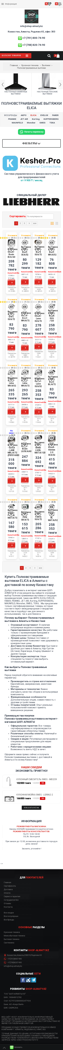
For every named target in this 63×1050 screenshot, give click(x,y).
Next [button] (60, 84)
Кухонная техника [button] (12, 932)
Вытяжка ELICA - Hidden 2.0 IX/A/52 (53, 449)
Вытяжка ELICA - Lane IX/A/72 (39, 317)
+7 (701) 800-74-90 (33, 37)
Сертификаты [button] (10, 886)
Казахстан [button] (11, 955)
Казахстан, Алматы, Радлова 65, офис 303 (31, 31)
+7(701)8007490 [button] (14, 959)
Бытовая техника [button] (11, 939)
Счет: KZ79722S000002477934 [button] (17, 1001)
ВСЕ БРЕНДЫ (10, 115)
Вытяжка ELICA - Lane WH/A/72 (26, 382)
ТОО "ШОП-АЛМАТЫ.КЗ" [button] (15, 994)
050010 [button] (27, 955)
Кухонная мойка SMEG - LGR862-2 (35, 795)
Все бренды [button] (9, 920)
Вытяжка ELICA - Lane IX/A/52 (39, 382)
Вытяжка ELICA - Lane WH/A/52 (12, 382)
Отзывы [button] (7, 903)
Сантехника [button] (9, 943)
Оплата (5, 1)
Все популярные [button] (11, 916)
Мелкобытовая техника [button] (14, 936)
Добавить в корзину (11, 282)
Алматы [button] (20, 955)
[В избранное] (11, 249)
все (34, 223)
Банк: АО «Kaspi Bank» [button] (14, 1004)
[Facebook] (22, 980)
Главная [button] (7, 882)
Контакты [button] (8, 907)
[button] (16, 1047)
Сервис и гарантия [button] (12, 896)
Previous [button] (2, 84)
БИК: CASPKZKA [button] (11, 1008)
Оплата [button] (7, 893)
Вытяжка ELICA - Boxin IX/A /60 (12, 253)
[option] (15, 85)
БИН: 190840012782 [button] (13, 997)
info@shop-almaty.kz (31, 26)
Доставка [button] (8, 889)
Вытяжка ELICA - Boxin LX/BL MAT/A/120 (40, 447)
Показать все (30, 808)
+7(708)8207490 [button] (14, 962)
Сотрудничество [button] (11, 900)
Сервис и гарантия (10, 6)
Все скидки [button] (9, 913)
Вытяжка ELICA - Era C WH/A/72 (26, 317)
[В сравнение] (11, 242)
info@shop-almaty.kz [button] (13, 966)
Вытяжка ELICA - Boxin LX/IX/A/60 (26, 447)
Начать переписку (33, 132)
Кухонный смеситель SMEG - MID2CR (37, 779)
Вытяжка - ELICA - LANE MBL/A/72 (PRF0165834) (14, 450)
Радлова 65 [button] (36, 955)
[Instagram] (28, 980)
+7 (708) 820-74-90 (33, 44)
